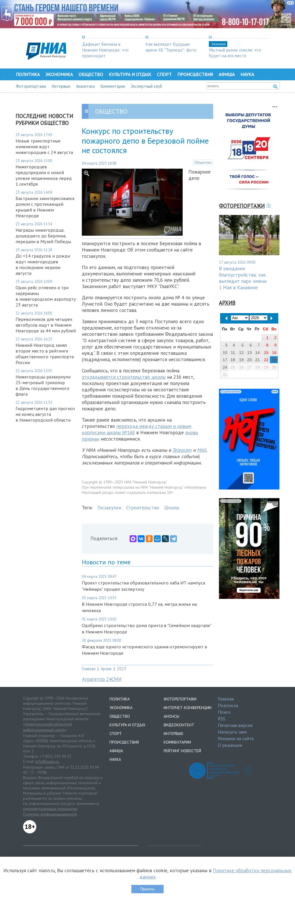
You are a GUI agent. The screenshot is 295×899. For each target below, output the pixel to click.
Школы (171, 507)
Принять (147, 889)
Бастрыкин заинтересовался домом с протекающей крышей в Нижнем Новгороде (45, 206)
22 (266, 359)
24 (225, 367)
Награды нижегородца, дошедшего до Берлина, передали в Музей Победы (43, 235)
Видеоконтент (179, 724)
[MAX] (133, 538)
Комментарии (113, 86)
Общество (91, 74)
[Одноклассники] (149, 538)
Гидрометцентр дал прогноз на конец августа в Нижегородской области (45, 414)
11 (233, 352)
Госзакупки (109, 507)
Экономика (59, 74)
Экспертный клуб (146, 86)
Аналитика (85, 86)
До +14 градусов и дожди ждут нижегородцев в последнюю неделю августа (43, 264)
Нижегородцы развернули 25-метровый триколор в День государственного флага (43, 385)
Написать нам (232, 732)
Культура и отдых (130, 74)
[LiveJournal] (165, 538)
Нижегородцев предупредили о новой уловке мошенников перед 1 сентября (44, 175)
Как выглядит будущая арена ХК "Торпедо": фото (170, 47)
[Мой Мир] (157, 538)
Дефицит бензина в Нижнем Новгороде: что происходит (105, 49)
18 (232, 359)
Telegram (182, 450)
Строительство (142, 507)
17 (225, 359)
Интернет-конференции (187, 707)
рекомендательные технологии (50, 808)
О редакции (230, 745)
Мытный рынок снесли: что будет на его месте (235, 52)
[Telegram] (173, 538)
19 (241, 359)
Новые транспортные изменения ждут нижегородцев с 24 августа (44, 146)
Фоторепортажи (31, 86)
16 (274, 352)
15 (266, 352)
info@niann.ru (47, 761)
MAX (202, 450)
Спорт (164, 74)
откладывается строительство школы (124, 377)
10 (225, 352)
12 (241, 352)
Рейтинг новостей (182, 750)
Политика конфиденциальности (50, 814)
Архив (106, 668)
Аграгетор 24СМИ (102, 679)
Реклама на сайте (236, 738)
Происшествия (195, 74)
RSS (221, 718)
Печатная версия (235, 725)
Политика (28, 74)
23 (274, 359)
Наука (247, 74)
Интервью (61, 86)
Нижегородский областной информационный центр (47, 726)
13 (249, 352)
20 (249, 359)
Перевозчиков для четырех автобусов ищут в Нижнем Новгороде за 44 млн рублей (46, 325)
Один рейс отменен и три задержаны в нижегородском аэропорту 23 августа (46, 296)
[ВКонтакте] (141, 538)
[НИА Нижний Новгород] (46, 58)
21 (257, 359)
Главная (88, 668)
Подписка (228, 705)
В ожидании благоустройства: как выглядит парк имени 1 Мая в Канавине (242, 278)
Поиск (224, 712)
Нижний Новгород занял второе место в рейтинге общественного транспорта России (45, 353)
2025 (121, 668)
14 (257, 352)
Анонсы (171, 716)
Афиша (227, 74)
